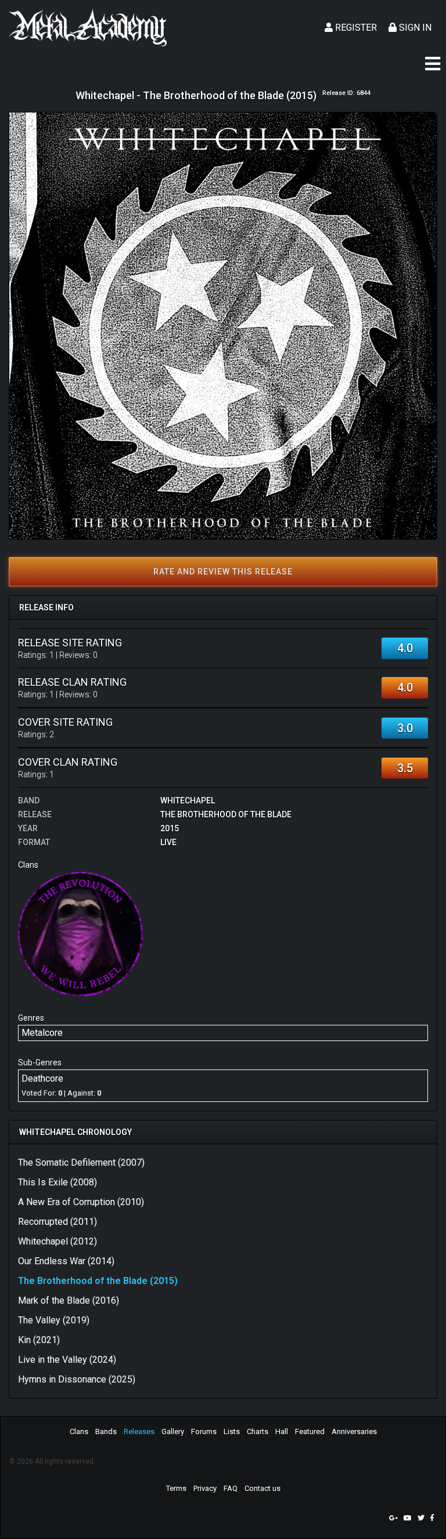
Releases (139, 1431)
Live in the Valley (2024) (67, 1359)
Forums (204, 1431)
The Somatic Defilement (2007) (81, 1162)
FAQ (231, 1488)
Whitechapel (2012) (57, 1241)
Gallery (172, 1431)
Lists (232, 1431)
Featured (310, 1431)
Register (355, 27)
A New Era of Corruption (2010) (81, 1201)
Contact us (262, 1488)
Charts (257, 1431)
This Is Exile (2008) (57, 1182)
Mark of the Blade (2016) (68, 1300)
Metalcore (42, 1032)
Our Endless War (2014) (66, 1261)
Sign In (414, 27)
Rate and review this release (223, 571)
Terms (176, 1488)
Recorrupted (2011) (57, 1221)
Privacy (205, 1488)
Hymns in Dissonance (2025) (76, 1379)
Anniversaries (354, 1431)
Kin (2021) (39, 1339)
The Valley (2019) (53, 1320)
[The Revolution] (80, 933)
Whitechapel (187, 800)
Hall (281, 1431)
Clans (79, 1431)
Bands (106, 1431)
